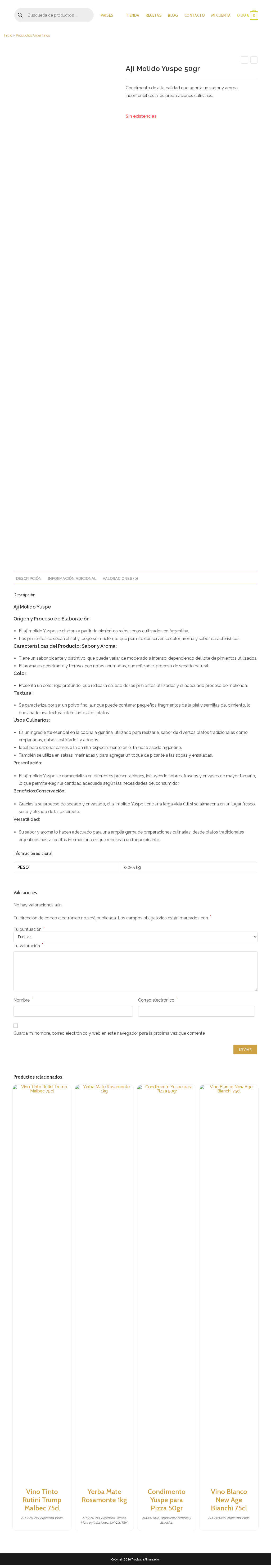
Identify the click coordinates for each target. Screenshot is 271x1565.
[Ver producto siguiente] (254, 60)
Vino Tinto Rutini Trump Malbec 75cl (41, 1500)
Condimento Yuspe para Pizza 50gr (167, 1500)
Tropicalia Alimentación (145, 1559)
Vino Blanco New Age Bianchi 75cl (229, 1500)
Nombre (23, 1000)
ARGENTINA (30, 1518)
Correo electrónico (158, 1000)
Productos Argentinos (33, 35)
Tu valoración (28, 945)
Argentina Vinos (51, 1518)
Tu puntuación (29, 929)
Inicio (8, 35)
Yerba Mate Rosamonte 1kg (104, 1496)
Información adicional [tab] (72, 578)
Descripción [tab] (29, 578)
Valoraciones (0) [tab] (120, 578)
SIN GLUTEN (119, 1522)
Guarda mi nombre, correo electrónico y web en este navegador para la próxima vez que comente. (109, 1033)
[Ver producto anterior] (244, 60)
